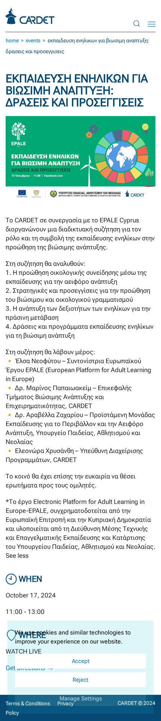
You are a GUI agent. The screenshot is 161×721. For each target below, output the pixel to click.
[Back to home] (31, 16)
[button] (136, 23)
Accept (80, 661)
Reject (80, 679)
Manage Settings (81, 698)
